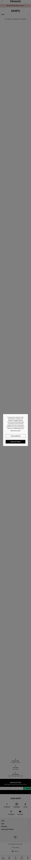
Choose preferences (15, 436)
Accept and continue (15, 441)
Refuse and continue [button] (16, 430)
